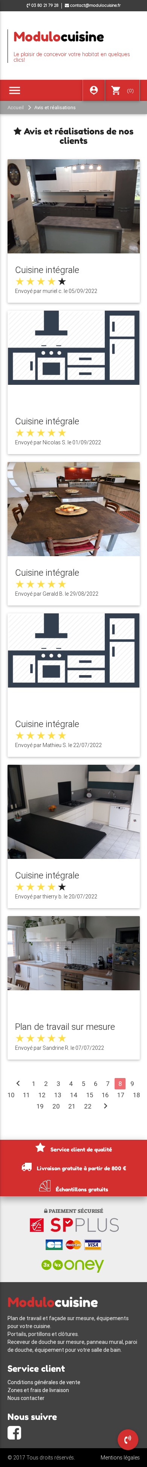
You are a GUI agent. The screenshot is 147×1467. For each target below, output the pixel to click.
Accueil (16, 107)
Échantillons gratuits (81, 1189)
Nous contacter (26, 1398)
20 (56, 1106)
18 (136, 1095)
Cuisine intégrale (47, 269)
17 (120, 1095)
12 (42, 1095)
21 (71, 1106)
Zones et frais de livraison (38, 1390)
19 (40, 1106)
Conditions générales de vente (44, 1382)
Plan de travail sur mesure (65, 1026)
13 (57, 1095)
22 (88, 1106)
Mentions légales (120, 1457)
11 (26, 1095)
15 (89, 1095)
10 (11, 1095)
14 (74, 1095)
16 (105, 1095)
